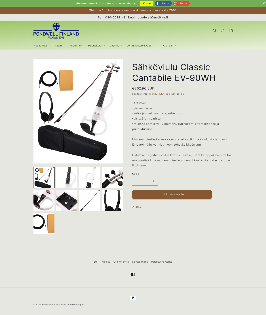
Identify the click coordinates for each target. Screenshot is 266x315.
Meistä (106, 261)
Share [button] (139, 206)
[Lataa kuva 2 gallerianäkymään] (66, 177)
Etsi (96, 261)
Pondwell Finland (51, 304)
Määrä (135, 174)
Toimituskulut (156, 93)
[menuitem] (41, 45)
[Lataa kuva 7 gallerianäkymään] (89, 200)
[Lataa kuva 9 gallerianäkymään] (43, 223)
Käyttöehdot (140, 261)
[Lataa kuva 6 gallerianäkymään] (66, 200)
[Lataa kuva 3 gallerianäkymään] (89, 177)
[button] (215, 31)
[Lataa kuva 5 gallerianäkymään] (43, 200)
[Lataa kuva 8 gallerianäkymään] (112, 200)
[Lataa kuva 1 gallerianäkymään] (43, 177)
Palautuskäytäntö (161, 261)
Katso (147, 3)
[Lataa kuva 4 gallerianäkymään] (112, 177)
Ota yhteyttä (121, 261)
